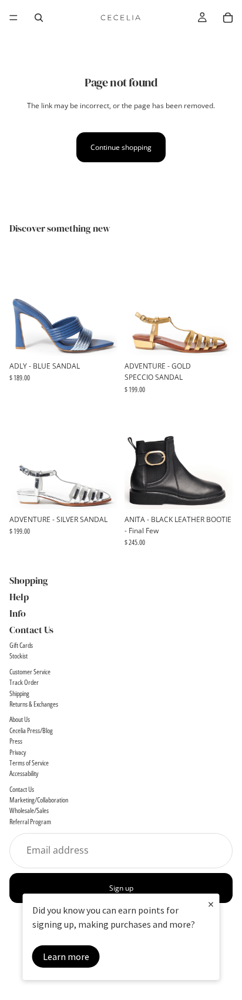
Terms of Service (29, 763)
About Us (19, 720)
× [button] (211, 904)
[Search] (39, 18)
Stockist (18, 656)
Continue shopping (121, 147)
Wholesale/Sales (29, 811)
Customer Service (30, 672)
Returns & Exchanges (33, 704)
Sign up (121, 888)
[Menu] (13, 17)
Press (15, 741)
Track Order (24, 682)
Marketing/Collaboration (38, 800)
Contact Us (21, 789)
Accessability (23, 774)
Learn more (66, 956)
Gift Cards (21, 645)
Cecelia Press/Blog (31, 730)
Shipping (19, 693)
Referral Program (30, 822)
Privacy (17, 752)
